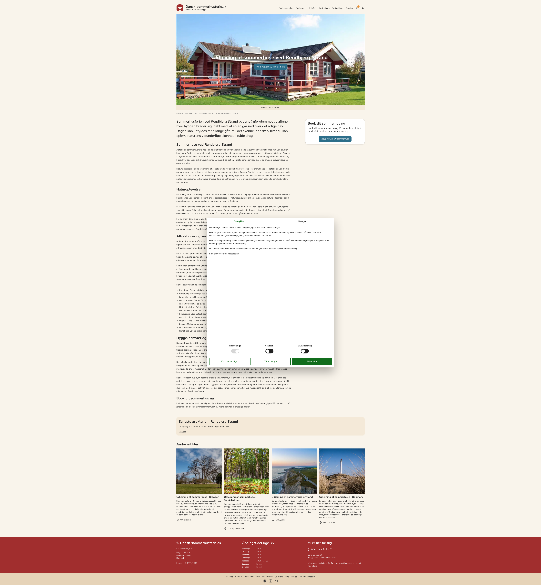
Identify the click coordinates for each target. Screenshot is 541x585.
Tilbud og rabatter (307, 576)
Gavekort (350, 8)
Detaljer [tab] (302, 221)
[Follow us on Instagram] (270, 581)
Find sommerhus (286, 8)
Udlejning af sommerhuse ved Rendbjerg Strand (202, 426)
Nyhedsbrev (267, 576)
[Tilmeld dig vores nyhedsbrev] (276, 581)
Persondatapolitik (252, 576)
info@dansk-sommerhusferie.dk (322, 557)
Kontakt (238, 576)
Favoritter (358, 7)
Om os (294, 576)
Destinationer (337, 8)
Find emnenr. (301, 8)
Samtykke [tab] (239, 221)
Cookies (229, 576)
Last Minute (324, 8)
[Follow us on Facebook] (265, 581)
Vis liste (182, 431)
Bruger (363, 8)
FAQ (287, 576)
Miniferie (313, 8)
